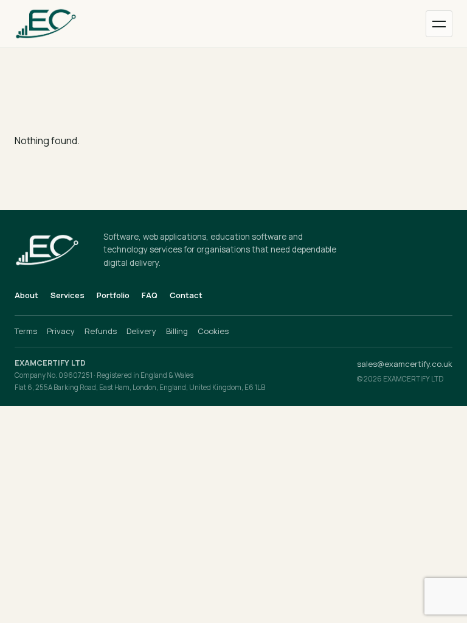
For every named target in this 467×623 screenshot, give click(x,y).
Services (67, 295)
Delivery (141, 330)
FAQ (149, 295)
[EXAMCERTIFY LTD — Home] (60, 24)
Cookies (213, 330)
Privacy (61, 330)
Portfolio (113, 295)
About (26, 295)
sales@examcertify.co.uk (404, 363)
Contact (186, 295)
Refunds (101, 330)
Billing (177, 330)
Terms (26, 330)
